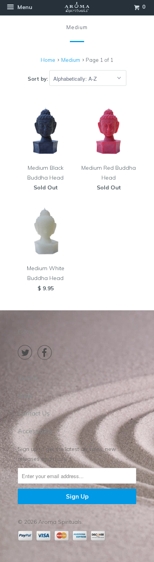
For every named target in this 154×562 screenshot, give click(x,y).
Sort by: (38, 79)
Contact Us (34, 413)
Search (28, 378)
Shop (25, 395)
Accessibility (35, 431)
